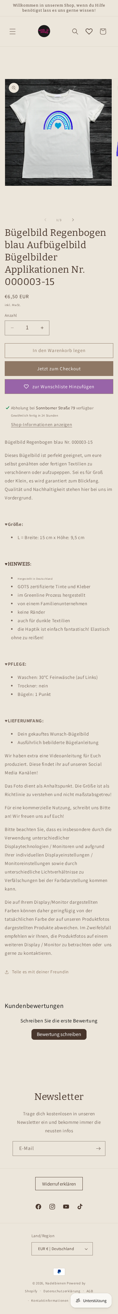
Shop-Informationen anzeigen (41, 424)
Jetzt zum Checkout (59, 369)
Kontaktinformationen (49, 1300)
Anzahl (11, 315)
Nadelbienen (55, 1283)
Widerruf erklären (59, 1184)
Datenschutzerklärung (62, 1291)
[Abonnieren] (98, 1148)
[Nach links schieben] (45, 220)
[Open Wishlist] (89, 31)
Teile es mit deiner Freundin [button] (40, 972)
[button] (13, 31)
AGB (90, 1291)
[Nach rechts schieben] (73, 220)
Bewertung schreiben (59, 1034)
